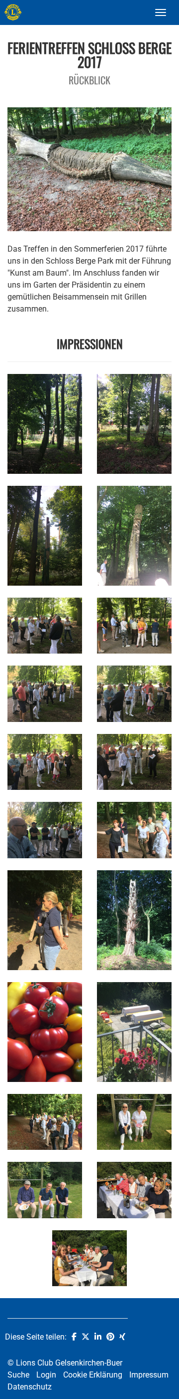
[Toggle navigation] (161, 12)
